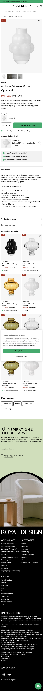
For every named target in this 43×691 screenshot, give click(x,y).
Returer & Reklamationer (10, 551)
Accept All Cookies (21, 351)
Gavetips (4, 591)
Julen (3, 604)
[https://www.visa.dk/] (9, 675)
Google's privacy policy (27, 345)
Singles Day (5, 596)
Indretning (25, 551)
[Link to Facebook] (8, 667)
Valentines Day (6, 580)
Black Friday (5, 599)
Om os (3, 554)
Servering (25, 549)
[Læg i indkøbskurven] (39, 143)
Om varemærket (8, 225)
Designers (4, 565)
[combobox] (21, 118)
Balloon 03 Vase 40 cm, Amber (9, 304)
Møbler (24, 543)
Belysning (25, 546)
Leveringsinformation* (9, 549)
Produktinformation (9, 219)
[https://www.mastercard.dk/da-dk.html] (4, 674)
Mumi (3, 588)
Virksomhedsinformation (10, 557)
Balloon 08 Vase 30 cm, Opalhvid (30, 384)
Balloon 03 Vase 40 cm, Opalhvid (30, 304)
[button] (38, 6)
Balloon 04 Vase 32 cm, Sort (9, 264)
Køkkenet (25, 557)
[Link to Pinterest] (3, 667)
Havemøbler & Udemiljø (30, 562)
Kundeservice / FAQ (8, 543)
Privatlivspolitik (6, 560)
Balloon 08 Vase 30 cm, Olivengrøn (9, 384)
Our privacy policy (14, 345)
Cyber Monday (6, 602)
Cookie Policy (6, 562)
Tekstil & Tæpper (28, 554)
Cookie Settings (21, 356)
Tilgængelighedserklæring (10, 571)
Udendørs (4, 585)
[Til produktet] (21, 143)
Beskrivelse (5, 169)
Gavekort (4, 568)
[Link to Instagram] (13, 667)
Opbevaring (26, 560)
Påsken (3, 582)
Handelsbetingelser (8, 546)
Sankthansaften (7, 593)
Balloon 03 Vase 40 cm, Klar (30, 264)
